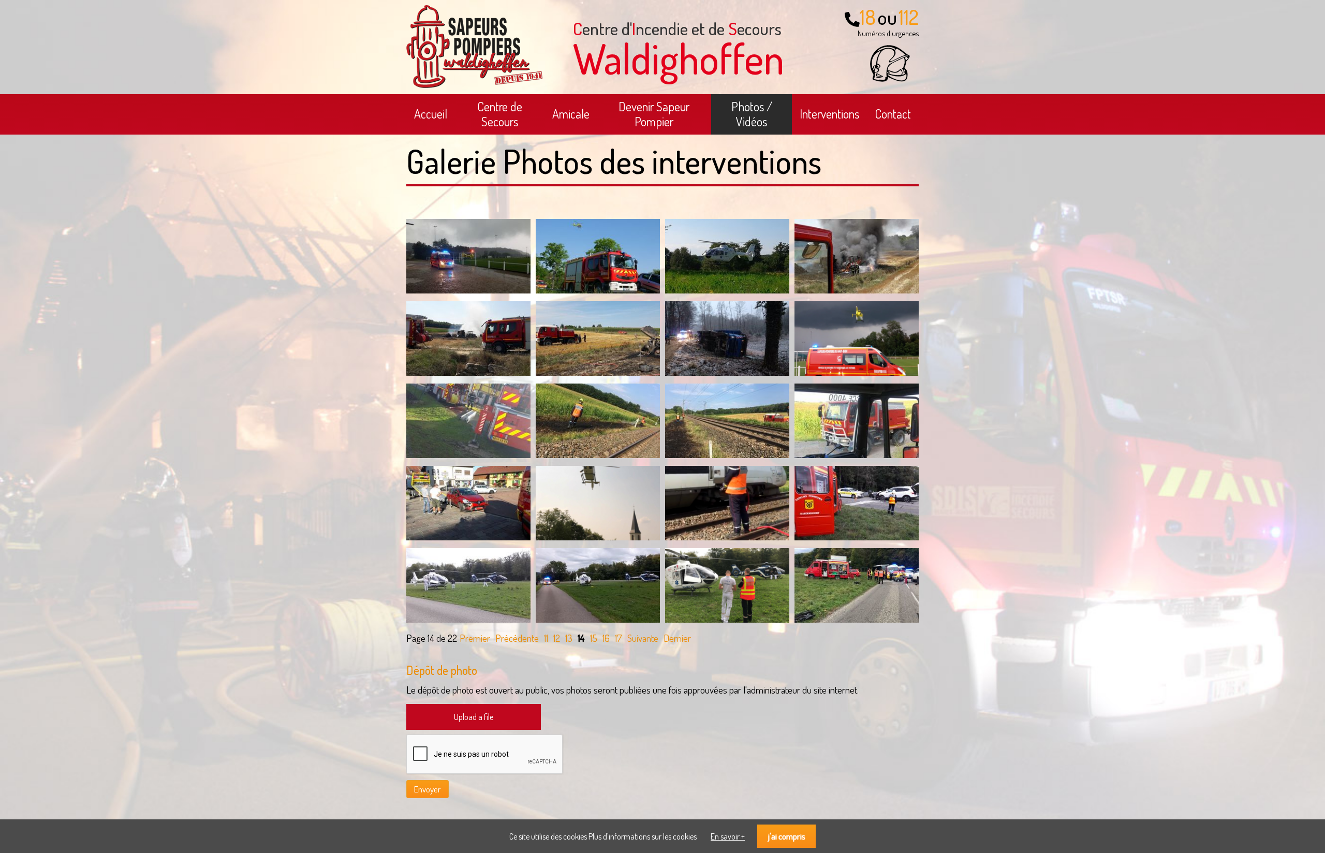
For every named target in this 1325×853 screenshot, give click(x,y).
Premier (475, 637)
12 (556, 637)
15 (593, 637)
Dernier (677, 637)
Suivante (642, 637)
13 (568, 637)
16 (606, 637)
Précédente (517, 637)
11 (546, 637)
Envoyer (427, 789)
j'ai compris (786, 836)
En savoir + (728, 836)
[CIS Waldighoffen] (474, 85)
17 (618, 637)
